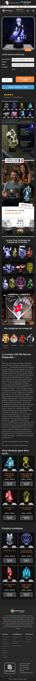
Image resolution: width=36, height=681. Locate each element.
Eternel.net (28, 642)
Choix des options (10, 483)
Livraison (4, 639)
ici (25, 445)
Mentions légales (18, 646)
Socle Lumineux (5, 66)
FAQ (27, 441)
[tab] (10, 121)
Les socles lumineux (26, 121)
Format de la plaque (6, 60)
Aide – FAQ (5, 637)
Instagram (28, 639)
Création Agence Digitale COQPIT (18, 679)
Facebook (28, 637)
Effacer (13, 69)
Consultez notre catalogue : (10, 101)
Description (10, 121)
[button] (20, 219)
